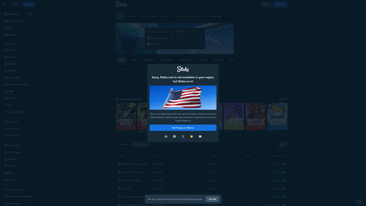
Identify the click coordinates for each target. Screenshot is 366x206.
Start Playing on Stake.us (183, 127)
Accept (212, 199)
